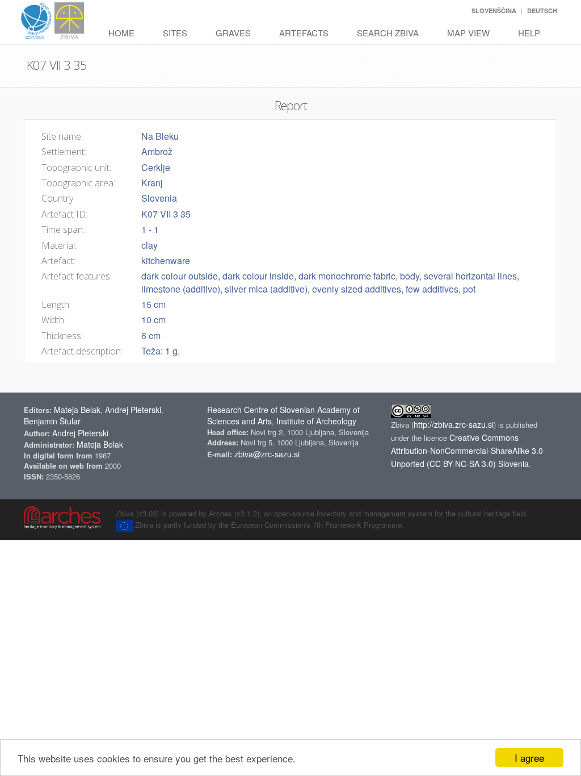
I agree (529, 757)
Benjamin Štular (52, 421)
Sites (175, 33)
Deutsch (542, 10)
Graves (233, 33)
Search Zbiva (388, 33)
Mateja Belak (77, 409)
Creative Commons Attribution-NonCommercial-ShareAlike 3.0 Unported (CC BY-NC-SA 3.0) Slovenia (467, 450)
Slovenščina (493, 10)
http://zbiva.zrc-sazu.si (454, 424)
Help (529, 33)
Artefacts (304, 33)
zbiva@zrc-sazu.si (267, 454)
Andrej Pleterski (133, 409)
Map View (468, 33)
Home (121, 33)
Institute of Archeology (316, 421)
